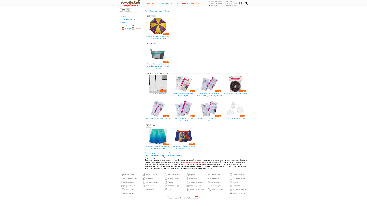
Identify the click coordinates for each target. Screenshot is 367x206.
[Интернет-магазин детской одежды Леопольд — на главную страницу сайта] (129, 3)
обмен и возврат (230, 5)
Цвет (160, 11)
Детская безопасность (127, 19)
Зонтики (122, 14)
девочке (138, 28)
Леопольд (195, 197)
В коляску (122, 16)
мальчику (128, 28)
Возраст (153, 11)
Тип (146, 11)
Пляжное (122, 22)
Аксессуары (126, 10)
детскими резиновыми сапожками (194, 162)
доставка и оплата (230, 3)
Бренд (167, 11)
